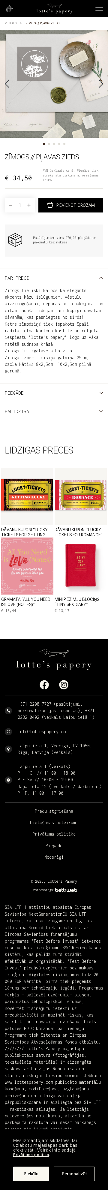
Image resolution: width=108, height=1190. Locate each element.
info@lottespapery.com (43, 731)
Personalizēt (74, 1173)
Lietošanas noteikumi (54, 822)
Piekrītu (31, 1173)
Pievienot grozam (75, 205)
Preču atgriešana (54, 811)
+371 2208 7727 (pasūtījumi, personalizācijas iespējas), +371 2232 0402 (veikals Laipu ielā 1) (56, 710)
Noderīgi (54, 857)
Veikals (10, 23)
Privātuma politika (31, 1154)
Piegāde (54, 845)
